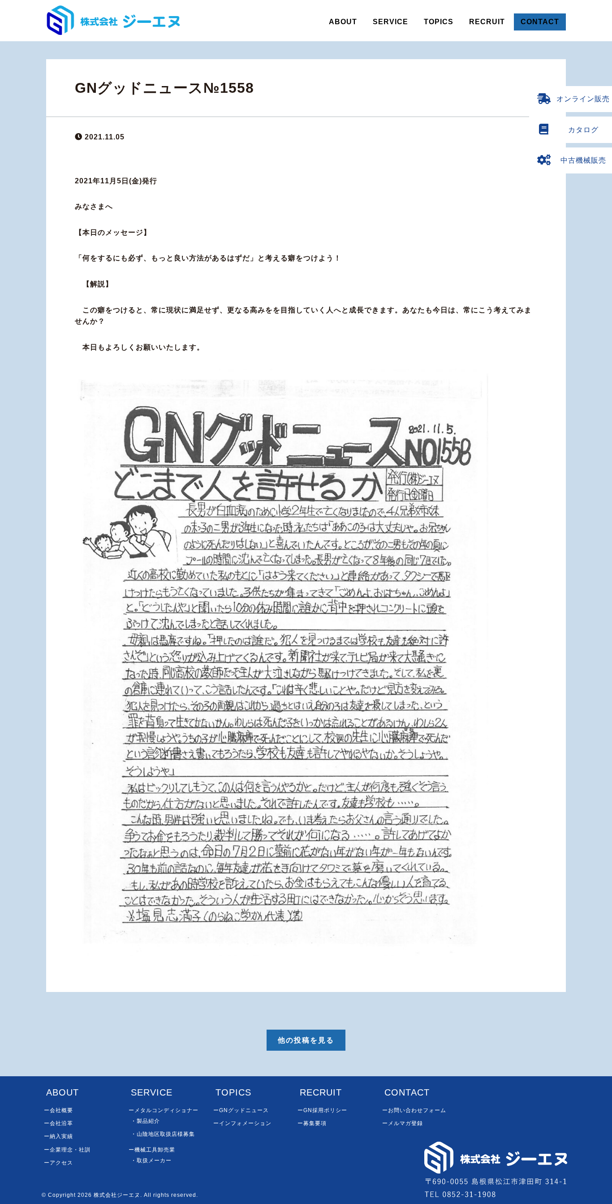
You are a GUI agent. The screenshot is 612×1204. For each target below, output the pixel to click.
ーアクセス (58, 1163)
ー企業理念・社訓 (67, 1150)
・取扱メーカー (151, 1160)
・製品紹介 (145, 1121)
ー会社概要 (58, 1110)
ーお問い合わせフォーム (414, 1110)
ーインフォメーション (242, 1123)
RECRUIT (487, 22)
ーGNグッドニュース (241, 1110)
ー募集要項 (312, 1123)
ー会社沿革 (58, 1123)
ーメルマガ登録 (402, 1123)
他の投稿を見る (306, 1040)
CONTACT (540, 22)
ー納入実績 (58, 1136)
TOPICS (438, 22)
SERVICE (390, 22)
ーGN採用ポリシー (322, 1110)
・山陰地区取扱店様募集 (163, 1134)
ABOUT (343, 22)
